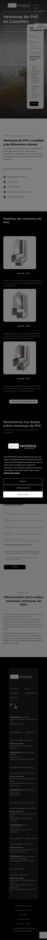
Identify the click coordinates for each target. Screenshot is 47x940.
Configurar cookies (23, 488)
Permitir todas (23, 494)
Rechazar (22, 481)
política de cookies (12, 473)
